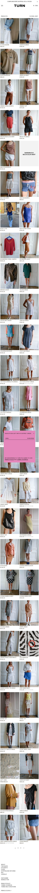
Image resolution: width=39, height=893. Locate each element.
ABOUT (3, 864)
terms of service (22, 459)
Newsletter (5, 879)
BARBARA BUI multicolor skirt (29, 153)
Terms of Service (6, 885)
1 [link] (15, 848)
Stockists (4, 868)
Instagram (4, 878)
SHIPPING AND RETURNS (8, 871)
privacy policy (9, 459)
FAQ (2, 872)
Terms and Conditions (8, 887)
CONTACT (4, 874)
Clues (3, 869)
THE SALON (4, 866)
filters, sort (34, 16)
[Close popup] (34, 433)
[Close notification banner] (37, 2)
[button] (2, 5)
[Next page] (23, 848)
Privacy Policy (5, 883)
